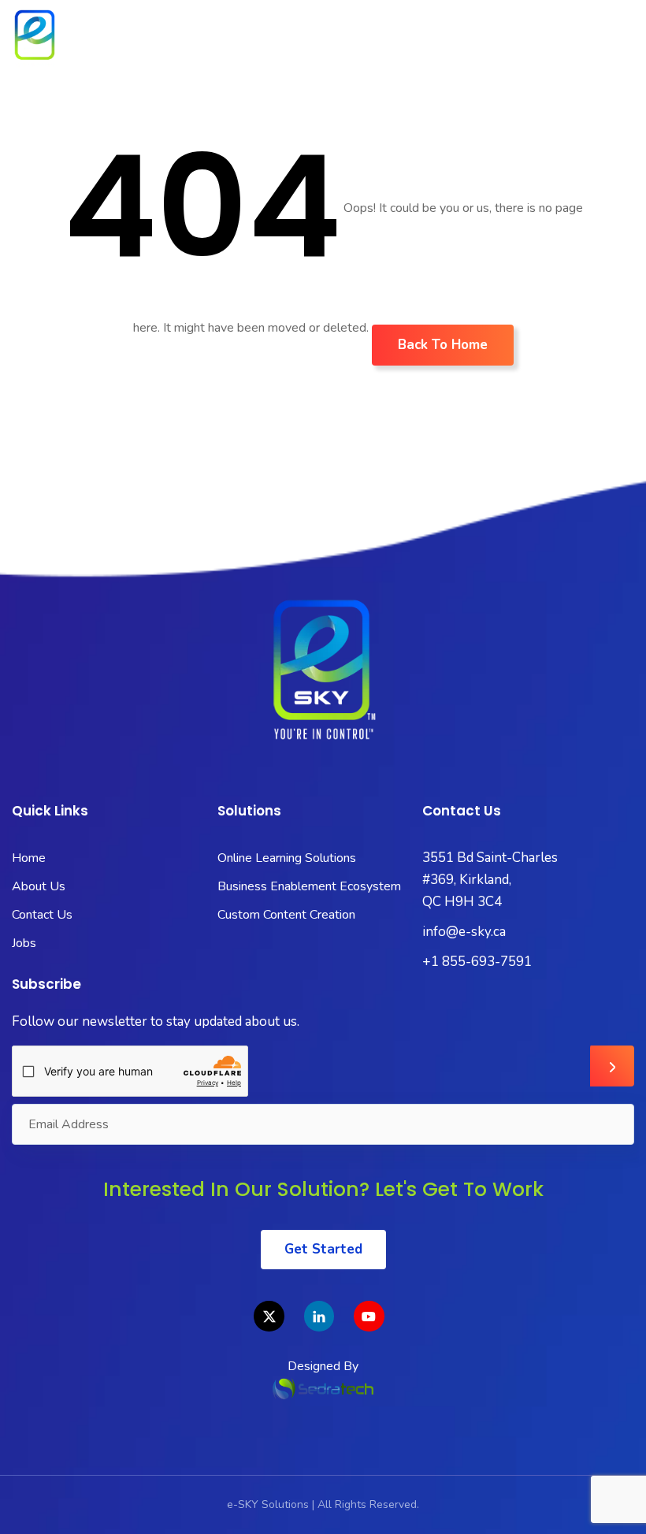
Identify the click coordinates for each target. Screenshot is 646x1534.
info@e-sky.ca (464, 932)
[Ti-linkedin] (319, 1316)
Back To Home (443, 345)
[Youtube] (369, 1316)
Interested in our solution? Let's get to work (323, 1189)
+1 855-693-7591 (477, 962)
